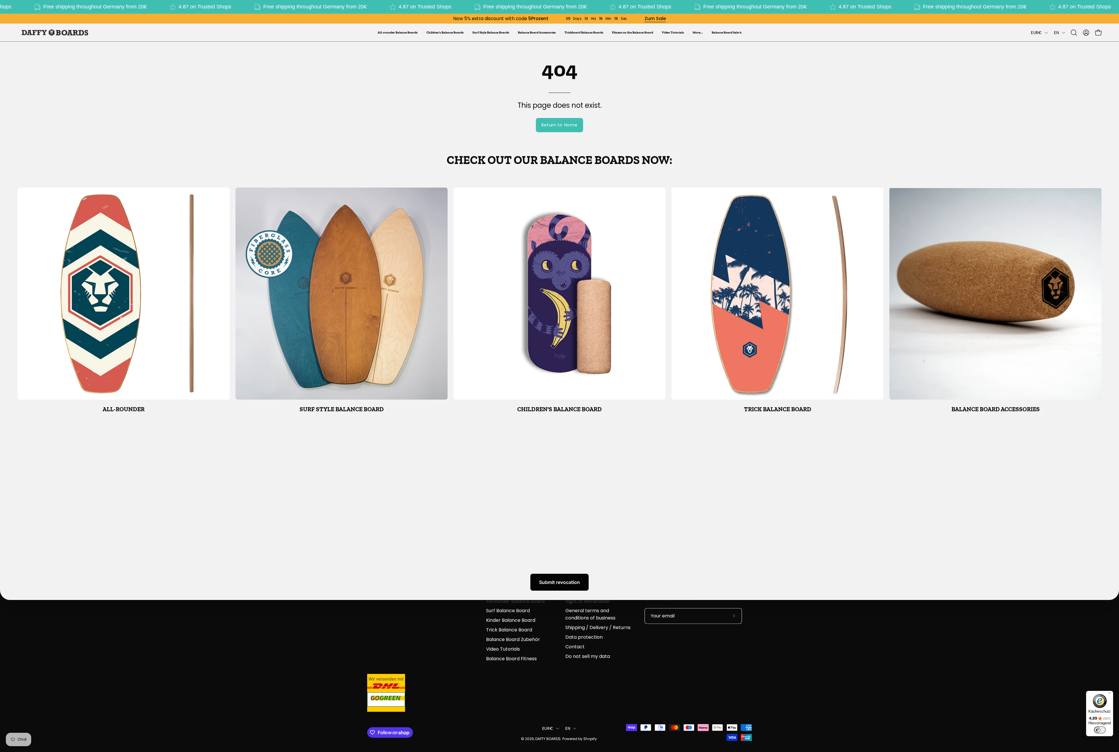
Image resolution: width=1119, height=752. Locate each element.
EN (1056, 33)
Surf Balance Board (508, 610)
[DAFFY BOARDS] (53, 32)
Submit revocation (559, 582)
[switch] (1100, 729)
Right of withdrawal (587, 601)
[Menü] (1109, 694)
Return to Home (559, 125)
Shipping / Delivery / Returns (598, 627)
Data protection (584, 637)
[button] (697, 32)
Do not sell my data (587, 656)
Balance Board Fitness (511, 658)
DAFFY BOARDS (548, 738)
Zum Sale (655, 19)
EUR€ (1036, 33)
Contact (575, 646)
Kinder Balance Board (510, 620)
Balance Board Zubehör (513, 639)
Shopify (590, 738)
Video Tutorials (503, 649)
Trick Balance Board (509, 629)
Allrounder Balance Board (515, 601)
